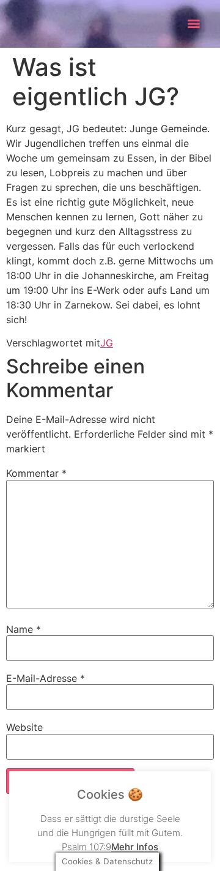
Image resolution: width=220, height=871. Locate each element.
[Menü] (194, 24)
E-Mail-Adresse (45, 678)
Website (24, 727)
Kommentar (36, 473)
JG (106, 343)
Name (23, 629)
